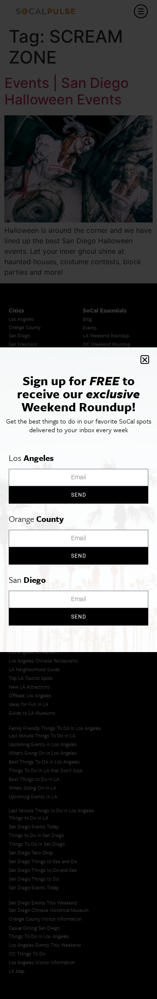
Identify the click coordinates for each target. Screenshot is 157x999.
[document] (78, 499)
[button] (144, 359)
